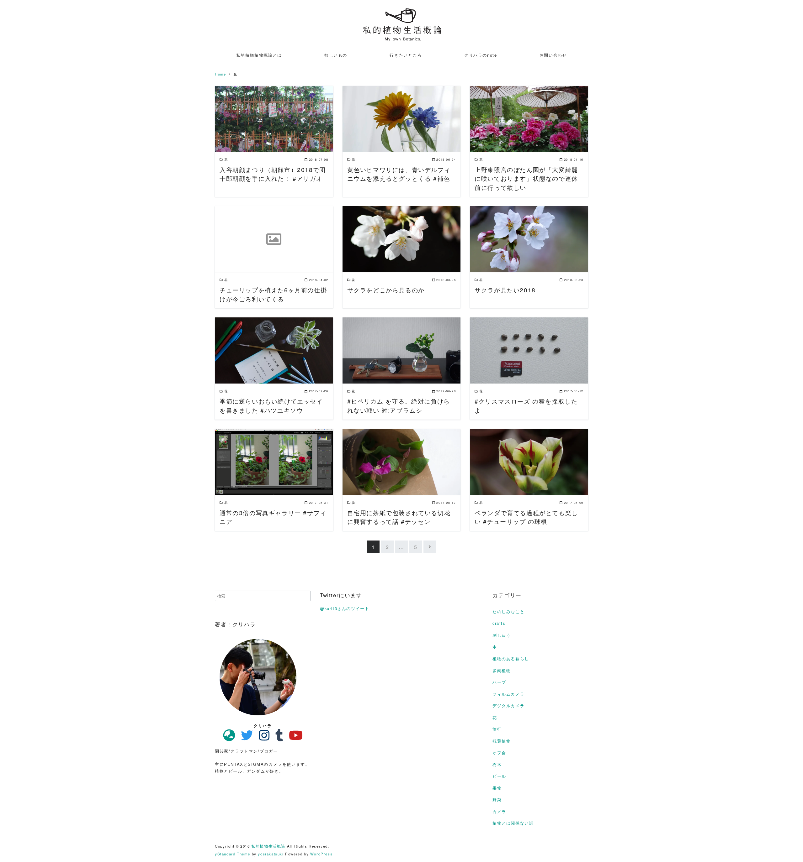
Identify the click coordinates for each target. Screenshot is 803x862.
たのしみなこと (508, 611)
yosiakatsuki (271, 853)
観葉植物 (501, 741)
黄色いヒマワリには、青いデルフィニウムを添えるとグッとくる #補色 (399, 174)
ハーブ (499, 682)
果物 (497, 788)
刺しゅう (501, 635)
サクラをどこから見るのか (386, 289)
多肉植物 (501, 670)
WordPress (321, 853)
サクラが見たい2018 (505, 289)
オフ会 (499, 752)
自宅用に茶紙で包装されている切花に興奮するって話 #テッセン (399, 517)
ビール (499, 776)
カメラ (499, 811)
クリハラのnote (480, 55)
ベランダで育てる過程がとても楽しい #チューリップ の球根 (526, 517)
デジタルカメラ (508, 705)
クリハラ (262, 726)
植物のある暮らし (510, 658)
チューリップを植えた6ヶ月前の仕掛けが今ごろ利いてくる (273, 294)
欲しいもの (335, 55)
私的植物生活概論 (268, 846)
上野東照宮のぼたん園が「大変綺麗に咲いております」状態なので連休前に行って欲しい (526, 178)
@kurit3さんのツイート (344, 608)
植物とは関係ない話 (513, 823)
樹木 (497, 764)
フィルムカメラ (508, 694)
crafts (498, 623)
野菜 (497, 799)
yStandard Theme (232, 853)
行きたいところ (406, 55)
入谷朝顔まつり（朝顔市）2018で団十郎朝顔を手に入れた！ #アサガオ (273, 174)
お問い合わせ (553, 55)
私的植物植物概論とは (259, 55)
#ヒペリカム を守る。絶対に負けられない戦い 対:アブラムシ (398, 405)
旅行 (497, 729)
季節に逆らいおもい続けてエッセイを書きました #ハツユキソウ (271, 405)
